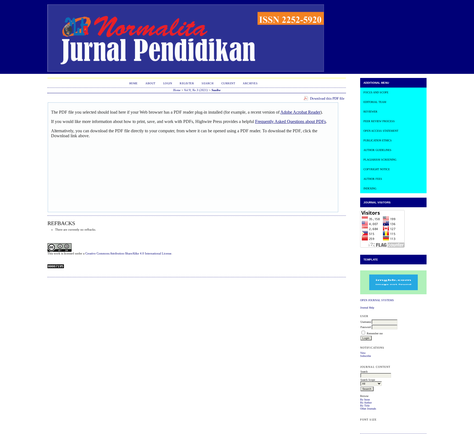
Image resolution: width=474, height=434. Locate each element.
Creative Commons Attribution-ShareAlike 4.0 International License (128, 253)
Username (365, 321)
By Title (364, 405)
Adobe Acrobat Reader (300, 112)
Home (133, 83)
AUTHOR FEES (372, 178)
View (363, 352)
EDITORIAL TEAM (374, 101)
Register (187, 83)
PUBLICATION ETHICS (377, 140)
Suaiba (216, 90)
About (150, 83)
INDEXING (369, 188)
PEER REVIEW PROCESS (379, 121)
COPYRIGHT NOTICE (376, 169)
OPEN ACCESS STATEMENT (380, 130)
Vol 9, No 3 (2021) (196, 90)
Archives (250, 83)
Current (228, 83)
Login (167, 83)
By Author (366, 402)
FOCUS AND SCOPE (375, 92)
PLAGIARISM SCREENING (379, 159)
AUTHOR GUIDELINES (377, 150)
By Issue (365, 399)
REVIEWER (370, 111)
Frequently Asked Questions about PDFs (290, 121)
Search (207, 83)
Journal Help (367, 307)
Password (365, 327)
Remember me (375, 333)
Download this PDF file (327, 98)
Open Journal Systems (377, 300)
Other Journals (368, 408)
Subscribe (365, 355)
